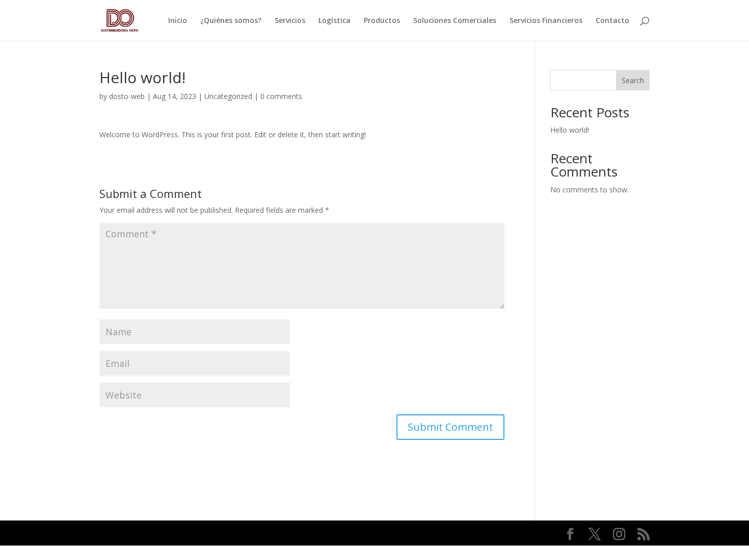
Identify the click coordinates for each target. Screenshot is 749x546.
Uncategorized (228, 96)
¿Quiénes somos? (230, 21)
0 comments (281, 96)
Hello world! (569, 130)
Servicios (290, 21)
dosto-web (127, 96)
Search (633, 80)
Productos (382, 21)
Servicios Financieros (546, 21)
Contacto (612, 21)
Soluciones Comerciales (454, 21)
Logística (334, 21)
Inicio (177, 21)
